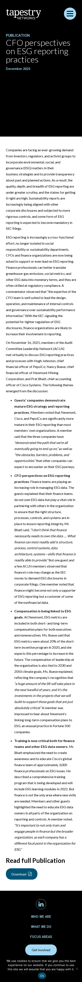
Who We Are (41, 917)
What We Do (41, 927)
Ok (42, 975)
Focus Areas (41, 937)
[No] (77, 969)
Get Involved (41, 950)
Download (18, 874)
